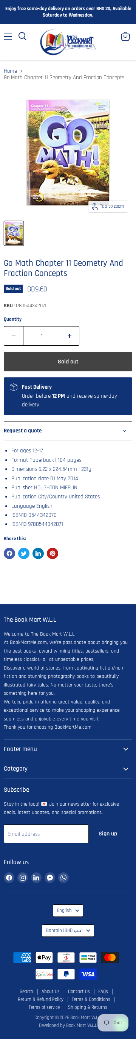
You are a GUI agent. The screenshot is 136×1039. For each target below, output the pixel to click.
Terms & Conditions (91, 999)
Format (19, 460)
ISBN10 (19, 515)
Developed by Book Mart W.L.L (68, 1025)
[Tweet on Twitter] (23, 553)
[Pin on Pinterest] (52, 553)
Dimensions (24, 469)
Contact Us (79, 991)
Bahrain (64, 930)
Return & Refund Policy (40, 999)
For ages (21, 450)
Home (10, 71)
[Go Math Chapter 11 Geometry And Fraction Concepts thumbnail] (13, 233)
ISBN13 (18, 524)
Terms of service (44, 1007)
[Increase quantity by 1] (69, 336)
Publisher (21, 487)
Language (23, 506)
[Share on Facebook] (9, 553)
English (64, 910)
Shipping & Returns (87, 1007)
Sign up (108, 833)
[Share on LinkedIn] (38, 553)
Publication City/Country (39, 496)
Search (26, 991)
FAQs (103, 991)
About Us (51, 991)
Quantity (13, 319)
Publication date (30, 478)
